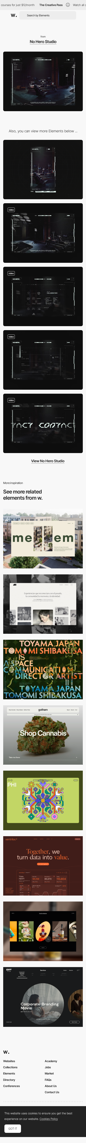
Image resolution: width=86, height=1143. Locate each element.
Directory (9, 1079)
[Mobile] (43, 169)
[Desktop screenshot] (43, 604)
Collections (10, 1067)
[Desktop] (43, 538)
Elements (9, 1073)
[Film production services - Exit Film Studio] (43, 997)
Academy (51, 1061)
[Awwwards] (14, 15)
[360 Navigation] (43, 233)
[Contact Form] (43, 423)
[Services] (43, 360)
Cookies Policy (49, 1118)
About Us (51, 1086)
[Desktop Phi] (43, 800)
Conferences (11, 1086)
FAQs (48, 1079)
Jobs (48, 1067)
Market (49, 1073)
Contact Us (52, 1092)
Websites (9, 1061)
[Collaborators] (43, 296)
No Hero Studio (43, 42)
